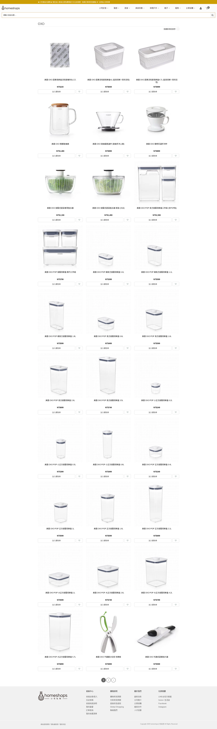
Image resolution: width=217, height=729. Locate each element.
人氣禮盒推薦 (118, 20)
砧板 (137, 20)
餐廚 (115, 8)
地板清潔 (150, 20)
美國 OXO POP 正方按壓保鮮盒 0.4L (156, 465)
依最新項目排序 (170, 29)
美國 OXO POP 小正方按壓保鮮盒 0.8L (108, 465)
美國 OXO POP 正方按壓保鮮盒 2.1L (156, 529)
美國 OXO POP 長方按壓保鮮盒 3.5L (108, 400)
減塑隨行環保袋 (155, 20)
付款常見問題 (115, 700)
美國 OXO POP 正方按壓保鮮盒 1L (60, 529)
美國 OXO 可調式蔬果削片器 (156, 657)
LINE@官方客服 (165, 697)
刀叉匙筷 (162, 20)
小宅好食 (102, 8)
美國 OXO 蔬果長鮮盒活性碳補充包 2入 (60, 80)
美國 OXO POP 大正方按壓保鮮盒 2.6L (108, 593)
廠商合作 (138, 707)
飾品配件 (175, 20)
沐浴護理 (190, 20)
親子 (166, 8)
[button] (79, 92)
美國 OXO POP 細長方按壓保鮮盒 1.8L (60, 336)
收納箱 (172, 20)
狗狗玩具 (200, 20)
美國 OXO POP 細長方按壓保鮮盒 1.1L (156, 272)
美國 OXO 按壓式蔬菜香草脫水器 (60, 208)
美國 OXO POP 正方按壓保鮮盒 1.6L (108, 529)
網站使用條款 (45, 724)
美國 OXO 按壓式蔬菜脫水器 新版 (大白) (108, 208)
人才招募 (138, 710)
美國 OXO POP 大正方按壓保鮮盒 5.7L (60, 657)
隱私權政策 (54, 724)
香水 (159, 20)
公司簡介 (138, 700)
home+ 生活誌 (164, 700)
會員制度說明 (91, 703)
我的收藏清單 (91, 714)
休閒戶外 (153, 8)
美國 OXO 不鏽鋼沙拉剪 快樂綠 (108, 657)
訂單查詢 (89, 710)
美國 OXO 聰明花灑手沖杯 (156, 144)
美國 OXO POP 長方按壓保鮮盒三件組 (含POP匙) (157, 208)
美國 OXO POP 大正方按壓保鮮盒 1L (60, 593)
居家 (126, 8)
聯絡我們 (113, 710)
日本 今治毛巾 (129, 20)
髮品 (182, 20)
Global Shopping (117, 707)
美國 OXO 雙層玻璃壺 (60, 144)
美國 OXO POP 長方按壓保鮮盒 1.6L (156, 336)
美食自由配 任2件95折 (106, 20)
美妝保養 (139, 8)
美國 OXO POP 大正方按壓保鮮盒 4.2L (156, 593)
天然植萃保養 (140, 20)
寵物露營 (178, 20)
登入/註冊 (201, 8)
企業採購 (189, 8)
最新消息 (138, 697)
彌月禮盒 (167, 20)
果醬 (143, 20)
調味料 (122, 20)
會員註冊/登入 (91, 697)
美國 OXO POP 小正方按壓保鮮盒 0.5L (60, 465)
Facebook (162, 703)
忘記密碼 (89, 700)
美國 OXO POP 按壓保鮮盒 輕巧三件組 (60, 272)
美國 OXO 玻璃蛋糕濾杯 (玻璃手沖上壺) (108, 144)
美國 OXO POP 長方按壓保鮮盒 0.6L (108, 336)
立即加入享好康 (104, 2)
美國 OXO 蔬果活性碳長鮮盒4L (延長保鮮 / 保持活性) (108, 80)
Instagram (162, 707)
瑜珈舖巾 (198, 20)
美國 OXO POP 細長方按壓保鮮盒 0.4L (108, 272)
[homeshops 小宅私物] (11, 7)
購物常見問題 (115, 697)
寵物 (177, 8)
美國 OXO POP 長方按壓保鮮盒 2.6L (60, 400)
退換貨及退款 (115, 703)
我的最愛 (89, 707)
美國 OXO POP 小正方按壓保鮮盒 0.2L (156, 400)
